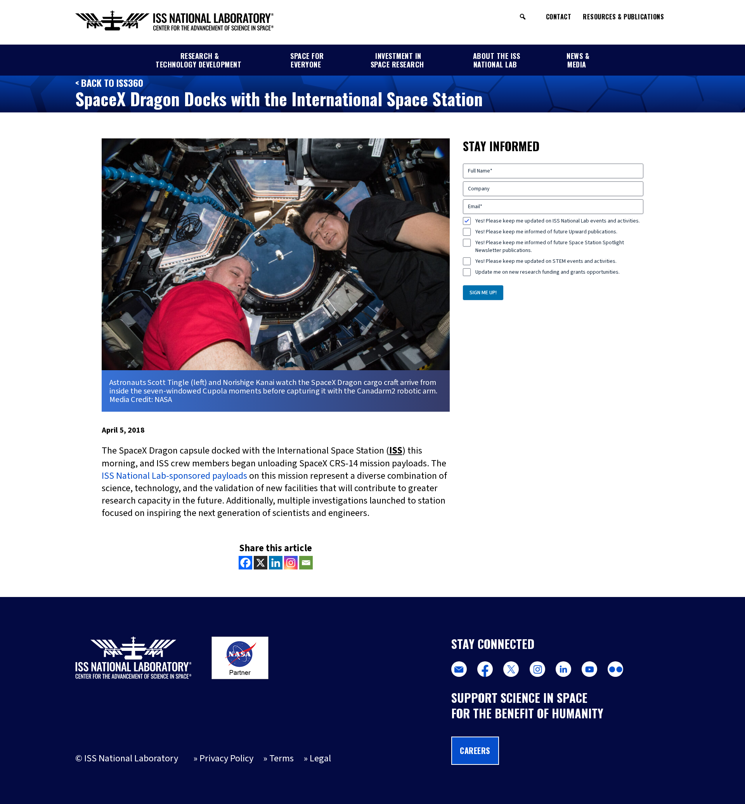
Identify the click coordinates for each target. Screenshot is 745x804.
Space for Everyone (307, 60)
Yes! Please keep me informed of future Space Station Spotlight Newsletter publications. (549, 246)
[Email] (306, 562)
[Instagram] (291, 562)
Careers (475, 750)
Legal (320, 758)
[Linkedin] (275, 562)
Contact (559, 16)
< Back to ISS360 (109, 83)
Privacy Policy (226, 758)
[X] (260, 562)
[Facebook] (245, 562)
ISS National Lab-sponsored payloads (174, 476)
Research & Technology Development (198, 60)
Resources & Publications (623, 16)
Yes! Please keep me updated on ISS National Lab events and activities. (557, 221)
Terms (281, 758)
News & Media (578, 60)
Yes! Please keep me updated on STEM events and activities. (546, 261)
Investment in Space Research (397, 60)
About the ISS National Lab (496, 60)
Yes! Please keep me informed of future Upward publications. (546, 232)
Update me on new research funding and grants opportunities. (547, 272)
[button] (522, 16)
